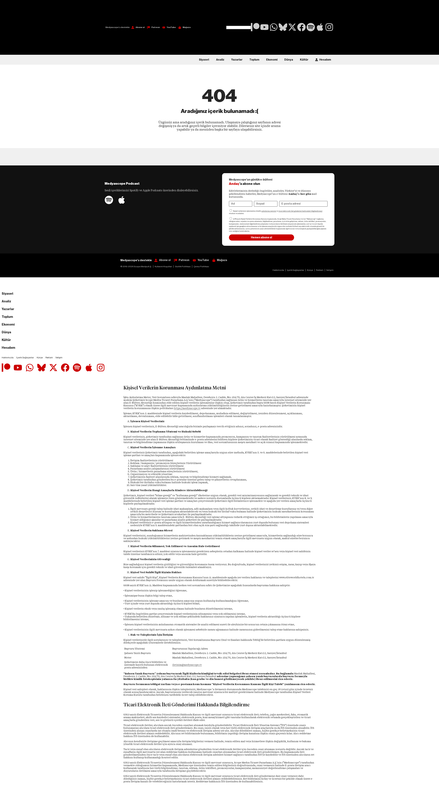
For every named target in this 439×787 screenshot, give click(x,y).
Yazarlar (236, 59)
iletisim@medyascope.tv (187, 664)
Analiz (220, 59)
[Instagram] (329, 27)
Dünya (288, 59)
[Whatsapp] (273, 27)
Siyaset (204, 59)
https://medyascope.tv (187, 408)
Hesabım (325, 59)
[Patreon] (255, 27)
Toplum (254, 59)
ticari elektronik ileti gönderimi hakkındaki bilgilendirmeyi (300, 211)
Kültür (304, 59)
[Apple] (320, 27)
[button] (238, 13)
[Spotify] (310, 27)
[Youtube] (264, 27)
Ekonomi (271, 59)
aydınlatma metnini (268, 211)
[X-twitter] (292, 27)
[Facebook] (301, 27)
